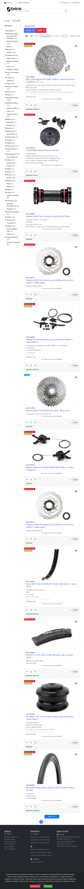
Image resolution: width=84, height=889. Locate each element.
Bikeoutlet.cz (30, 26)
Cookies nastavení (37, 862)
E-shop (6, 21)
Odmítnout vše (35, 886)
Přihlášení (76, 3)
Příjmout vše (48, 886)
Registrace (66, 3)
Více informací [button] (42, 884)
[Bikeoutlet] (13, 10)
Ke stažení (16, 21)
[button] (5, 31)
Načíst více (51, 817)
